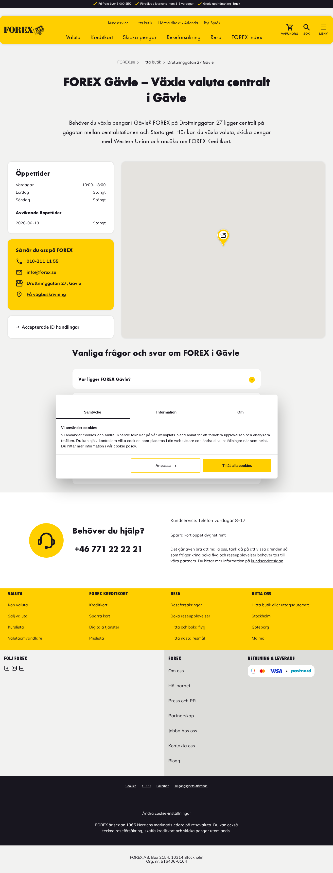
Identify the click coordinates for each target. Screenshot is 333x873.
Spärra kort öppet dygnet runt (198, 535)
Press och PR (182, 701)
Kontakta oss (181, 746)
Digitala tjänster (104, 627)
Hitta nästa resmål (188, 638)
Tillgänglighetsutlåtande (191, 786)
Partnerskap (181, 716)
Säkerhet (163, 786)
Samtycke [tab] (92, 412)
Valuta (73, 37)
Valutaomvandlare (25, 638)
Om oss (176, 671)
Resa (216, 37)
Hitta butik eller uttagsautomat (280, 604)
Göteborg (260, 627)
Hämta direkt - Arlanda (178, 23)
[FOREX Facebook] (7, 668)
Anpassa (163, 465)
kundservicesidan (267, 560)
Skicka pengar (140, 37)
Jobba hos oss (182, 731)
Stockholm (261, 615)
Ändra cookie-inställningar (166, 813)
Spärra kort (99, 615)
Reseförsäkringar (186, 604)
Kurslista (16, 627)
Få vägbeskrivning (46, 294)
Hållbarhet (179, 686)
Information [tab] (166, 412)
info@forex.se (41, 272)
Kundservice (118, 23)
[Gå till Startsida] (24, 29)
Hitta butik (143, 23)
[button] (212, 22)
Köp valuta (18, 604)
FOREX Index (246, 37)
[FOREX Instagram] (14, 668)
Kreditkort (101, 37)
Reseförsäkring (184, 37)
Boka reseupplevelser (190, 615)
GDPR (146, 786)
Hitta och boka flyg (188, 627)
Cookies (130, 786)
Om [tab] (240, 412)
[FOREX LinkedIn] (22, 668)
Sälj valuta (18, 615)
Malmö (258, 638)
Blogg (174, 761)
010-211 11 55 (42, 261)
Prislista (96, 638)
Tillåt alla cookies (237, 465)
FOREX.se (126, 62)
